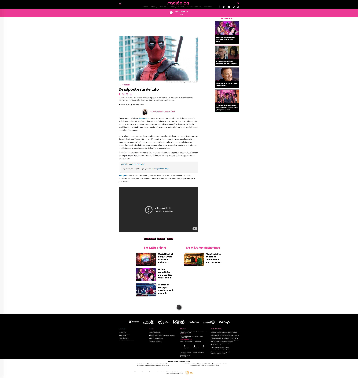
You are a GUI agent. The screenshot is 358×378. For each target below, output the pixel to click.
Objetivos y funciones (124, 334)
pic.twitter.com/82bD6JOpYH (132, 164)
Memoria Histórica (142, 295)
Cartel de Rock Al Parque (144, 264)
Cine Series (126, 85)
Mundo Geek (162, 7)
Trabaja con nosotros (155, 332)
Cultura (172, 7)
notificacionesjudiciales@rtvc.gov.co (220, 349)
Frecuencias (208, 7)
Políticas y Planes (123, 337)
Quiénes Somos (123, 331)
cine (218, 34)
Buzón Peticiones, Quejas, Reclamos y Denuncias (162, 335)
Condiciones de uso (185, 355)
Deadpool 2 (123, 175)
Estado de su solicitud (155, 340)
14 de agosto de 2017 (161, 169)
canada (171, 238)
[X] (123, 94)
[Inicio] (178, 2)
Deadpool (143, 118)
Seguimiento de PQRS (227, 341)
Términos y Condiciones (155, 341)
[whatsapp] (127, 94)
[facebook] (119, 94)
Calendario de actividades (156, 334)
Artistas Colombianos (191, 264)
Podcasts (181, 7)
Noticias (145, 7)
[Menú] (120, 3)
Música (153, 7)
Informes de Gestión (124, 338)
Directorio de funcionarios (156, 338)
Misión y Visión (122, 332)
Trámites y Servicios (154, 337)
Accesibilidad (183, 356)
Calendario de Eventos (194, 7)
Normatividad (122, 335)
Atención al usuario (154, 331)
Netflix (218, 102)
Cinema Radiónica (150, 238)
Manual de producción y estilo (126, 340)
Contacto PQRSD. (232, 337)
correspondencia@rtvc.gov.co (230, 335)
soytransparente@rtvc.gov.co (218, 353)
